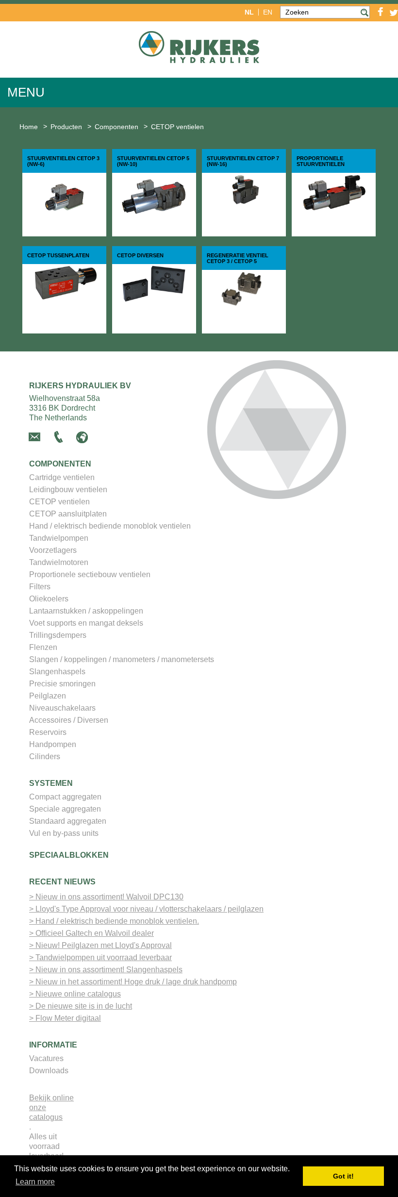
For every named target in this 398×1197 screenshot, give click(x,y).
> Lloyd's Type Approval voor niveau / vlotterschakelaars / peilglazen (146, 909)
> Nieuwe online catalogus (75, 994)
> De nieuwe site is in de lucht (80, 1006)
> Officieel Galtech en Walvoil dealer (91, 933)
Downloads (48, 1070)
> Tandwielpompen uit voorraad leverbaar (100, 957)
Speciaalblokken (69, 855)
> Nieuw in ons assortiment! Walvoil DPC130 (106, 897)
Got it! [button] (343, 1176)
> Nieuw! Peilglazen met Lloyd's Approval (100, 945)
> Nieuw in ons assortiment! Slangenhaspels (105, 969)
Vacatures (46, 1058)
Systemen (51, 783)
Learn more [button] (35, 1182)
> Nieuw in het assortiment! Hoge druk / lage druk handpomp (133, 982)
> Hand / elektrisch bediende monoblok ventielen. (114, 921)
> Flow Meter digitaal (65, 1018)
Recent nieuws (62, 882)
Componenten (60, 464)
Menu (26, 92)
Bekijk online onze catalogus (51, 1107)
